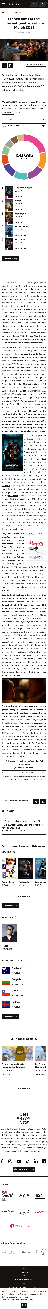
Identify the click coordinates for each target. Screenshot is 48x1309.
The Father (28, 658)
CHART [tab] (18, 113)
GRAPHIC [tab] (7, 113)
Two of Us (13, 570)
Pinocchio (41, 652)
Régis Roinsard (7, 947)
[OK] (24, 1305)
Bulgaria (28, 319)
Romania (6, 322)
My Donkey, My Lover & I (34, 384)
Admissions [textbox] (9, 119)
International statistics (36, 65)
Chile (35, 319)
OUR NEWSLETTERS (26, 1169)
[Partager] (4, 65)
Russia (5, 404)
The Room (13, 495)
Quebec (28, 374)
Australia (8, 553)
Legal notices (24, 1272)
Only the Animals (15, 557)
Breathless (8, 882)
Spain (20, 347)
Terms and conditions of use (24, 1280)
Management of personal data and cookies (24, 1287)
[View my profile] (43, 4)
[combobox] (24, 119)
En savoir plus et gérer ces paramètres (17, 1299)
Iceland (32, 322)
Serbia (20, 322)
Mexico (43, 655)
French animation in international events (13, 1065)
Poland (43, 319)
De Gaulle (21, 390)
